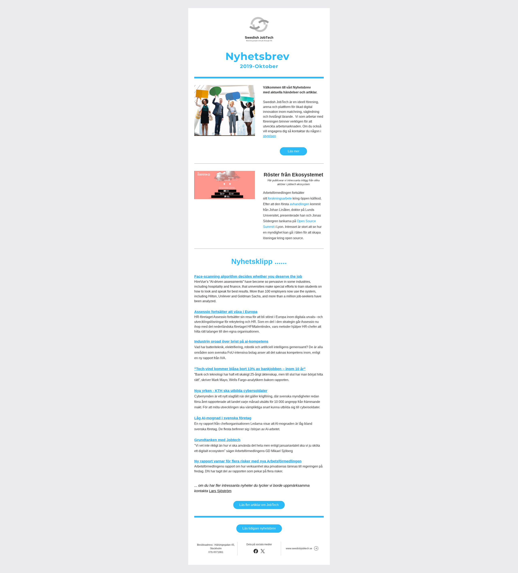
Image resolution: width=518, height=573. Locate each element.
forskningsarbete (280, 198)
